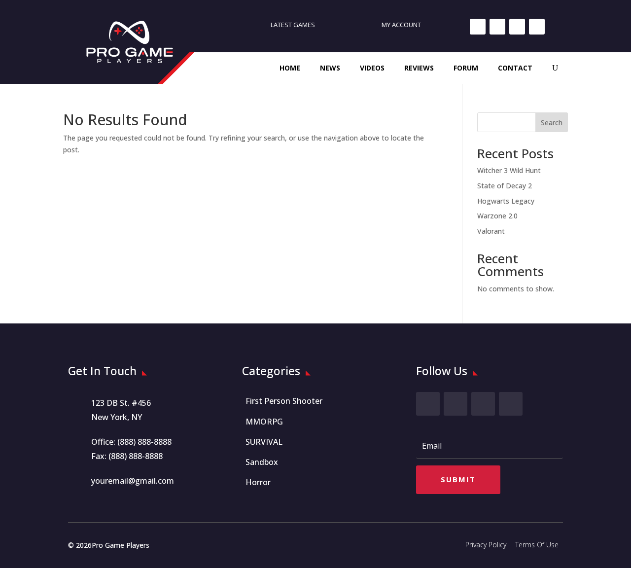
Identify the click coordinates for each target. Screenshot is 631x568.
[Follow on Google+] (483, 404)
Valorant (491, 231)
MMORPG (264, 421)
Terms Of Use (537, 544)
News (330, 67)
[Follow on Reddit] (537, 27)
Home (290, 67)
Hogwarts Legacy (505, 201)
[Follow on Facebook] (478, 27)
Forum (466, 67)
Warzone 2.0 (497, 215)
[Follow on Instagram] (497, 27)
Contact (515, 67)
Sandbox (261, 462)
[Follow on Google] (517, 27)
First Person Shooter (283, 400)
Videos (372, 67)
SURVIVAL (263, 441)
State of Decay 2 (504, 185)
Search (551, 122)
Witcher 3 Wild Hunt (509, 170)
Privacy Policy (485, 544)
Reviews (419, 67)
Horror (258, 482)
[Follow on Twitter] (455, 404)
